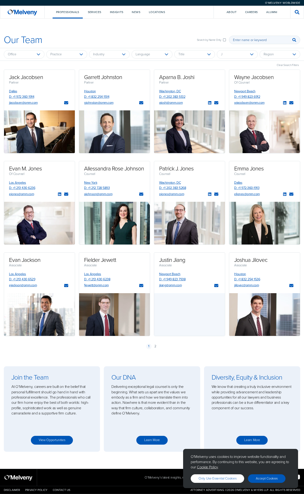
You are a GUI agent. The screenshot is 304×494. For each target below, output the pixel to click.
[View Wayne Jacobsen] (264, 131)
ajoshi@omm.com (171, 102)
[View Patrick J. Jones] (189, 223)
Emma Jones (249, 168)
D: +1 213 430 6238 (97, 279)
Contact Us (61, 490)
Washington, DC (170, 91)
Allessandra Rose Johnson (114, 168)
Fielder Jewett (100, 260)
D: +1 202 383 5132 (172, 96)
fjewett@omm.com (96, 285)
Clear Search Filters (288, 65)
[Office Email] (66, 103)
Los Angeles (17, 182)
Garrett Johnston (103, 77)
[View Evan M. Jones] (39, 223)
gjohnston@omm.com (99, 102)
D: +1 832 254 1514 (96, 96)
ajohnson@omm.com (98, 194)
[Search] (294, 40)
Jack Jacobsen (26, 77)
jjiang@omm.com (170, 285)
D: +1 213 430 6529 (22, 279)
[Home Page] (22, 12)
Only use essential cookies (217, 478)
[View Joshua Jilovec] (264, 314)
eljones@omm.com (247, 194)
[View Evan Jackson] (39, 314)
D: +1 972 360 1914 (21, 96)
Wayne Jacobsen (254, 77)
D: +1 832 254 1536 (247, 279)
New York (90, 182)
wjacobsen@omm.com (249, 102)
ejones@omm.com (21, 194)
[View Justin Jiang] (189, 314)
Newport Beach (245, 91)
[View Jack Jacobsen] (39, 131)
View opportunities (52, 440)
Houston (90, 91)
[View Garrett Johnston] (114, 131)
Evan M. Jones (25, 168)
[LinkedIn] (209, 103)
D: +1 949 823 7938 (172, 279)
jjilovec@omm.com (246, 285)
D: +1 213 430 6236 (22, 187)
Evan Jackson (24, 260)
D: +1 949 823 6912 (247, 96)
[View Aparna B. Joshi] (189, 131)
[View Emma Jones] (264, 223)
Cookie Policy (207, 467)
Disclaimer (12, 490)
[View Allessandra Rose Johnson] (114, 223)
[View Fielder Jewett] (114, 314)
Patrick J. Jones (176, 168)
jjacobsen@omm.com (23, 102)
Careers (251, 12)
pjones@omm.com (171, 194)
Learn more (152, 440)
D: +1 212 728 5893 (97, 187)
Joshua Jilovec (250, 260)
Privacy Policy (36, 490)
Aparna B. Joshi (176, 77)
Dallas (13, 91)
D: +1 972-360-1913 (246, 187)
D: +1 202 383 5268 (172, 187)
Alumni (271, 12)
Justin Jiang (172, 260)
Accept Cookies (267, 478)
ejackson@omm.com (23, 285)
